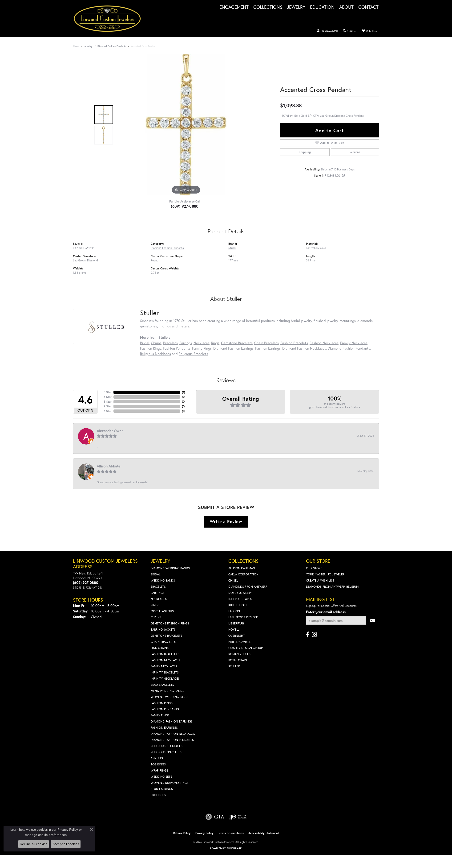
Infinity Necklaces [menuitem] (165, 679)
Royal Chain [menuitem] (237, 660)
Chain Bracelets (266, 342)
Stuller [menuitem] (234, 666)
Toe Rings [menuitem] (158, 764)
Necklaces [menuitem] (159, 599)
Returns (355, 152)
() (183, 392)
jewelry (88, 46)
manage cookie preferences (46, 835)
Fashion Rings (150, 348)
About (346, 7)
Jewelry (296, 7)
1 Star (108, 411)
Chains (156, 342)
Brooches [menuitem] (158, 795)
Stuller (232, 248)
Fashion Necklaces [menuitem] (165, 660)
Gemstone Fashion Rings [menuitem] (170, 623)
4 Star (108, 397)
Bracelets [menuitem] (158, 587)
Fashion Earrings (268, 348)
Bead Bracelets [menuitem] (162, 685)
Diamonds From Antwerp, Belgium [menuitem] (332, 587)
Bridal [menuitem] (155, 574)
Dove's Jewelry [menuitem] (240, 593)
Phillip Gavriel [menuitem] (239, 642)
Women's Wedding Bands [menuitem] (170, 697)
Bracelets (170, 342)
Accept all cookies (65, 844)
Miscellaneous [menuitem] (162, 611)
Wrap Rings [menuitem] (159, 770)
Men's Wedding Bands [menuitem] (167, 691)
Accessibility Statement (263, 833)
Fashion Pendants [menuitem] (165, 709)
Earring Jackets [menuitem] (163, 630)
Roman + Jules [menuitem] (239, 654)
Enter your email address (326, 612)
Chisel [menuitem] (233, 580)
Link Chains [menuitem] (160, 648)
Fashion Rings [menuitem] (162, 703)
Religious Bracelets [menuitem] (166, 752)
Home (76, 46)
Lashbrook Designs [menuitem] (243, 617)
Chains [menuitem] (156, 617)
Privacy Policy (204, 833)
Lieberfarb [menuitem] (236, 623)
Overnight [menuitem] (236, 636)
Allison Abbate (108, 466)
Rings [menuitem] (155, 605)
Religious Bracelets (193, 353)
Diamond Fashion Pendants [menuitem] (172, 740)
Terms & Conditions (231, 833)
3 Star (108, 401)
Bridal (144, 342)
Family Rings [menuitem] (160, 715)
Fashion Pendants (176, 348)
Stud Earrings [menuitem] (162, 789)
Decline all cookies (33, 844)
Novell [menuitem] (233, 630)
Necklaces (202, 342)
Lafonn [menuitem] (234, 611)
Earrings (185, 342)
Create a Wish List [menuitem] (320, 580)
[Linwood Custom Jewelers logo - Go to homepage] (109, 19)
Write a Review (226, 521)
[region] (186, 124)
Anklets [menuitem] (157, 758)
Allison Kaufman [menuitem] (241, 568)
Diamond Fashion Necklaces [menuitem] (173, 734)
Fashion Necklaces (324, 342)
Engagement (234, 7)
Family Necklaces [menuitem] (164, 666)
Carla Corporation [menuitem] (243, 574)
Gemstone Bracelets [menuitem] (166, 636)
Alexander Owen (110, 430)
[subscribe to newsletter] (372, 620)
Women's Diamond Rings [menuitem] (169, 783)
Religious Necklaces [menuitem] (166, 746)
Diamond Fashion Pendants (111, 46)
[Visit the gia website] (215, 817)
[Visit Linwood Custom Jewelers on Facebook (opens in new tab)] (308, 634)
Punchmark (234, 848)
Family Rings (202, 348)
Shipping (305, 152)
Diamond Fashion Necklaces (304, 348)
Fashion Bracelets (294, 342)
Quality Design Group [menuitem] (245, 648)
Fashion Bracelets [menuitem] (165, 654)
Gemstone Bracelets (237, 342)
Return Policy (182, 833)
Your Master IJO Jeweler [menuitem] (325, 574)
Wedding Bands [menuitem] (163, 580)
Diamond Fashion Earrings (233, 348)
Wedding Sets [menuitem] (161, 777)
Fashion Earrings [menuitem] (164, 728)
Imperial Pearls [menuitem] (240, 599)
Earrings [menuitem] (157, 593)
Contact (368, 7)
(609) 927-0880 (185, 206)
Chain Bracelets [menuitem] (163, 642)
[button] (327, 30)
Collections (267, 7)
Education (322, 7)
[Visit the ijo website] (238, 817)
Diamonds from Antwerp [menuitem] (247, 587)
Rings (215, 342)
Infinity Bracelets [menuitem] (165, 672)
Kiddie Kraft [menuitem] (238, 605)
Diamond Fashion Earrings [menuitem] (172, 721)
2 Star (108, 406)
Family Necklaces (353, 342)
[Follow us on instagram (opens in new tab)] (314, 634)
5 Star (108, 392)
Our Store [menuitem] (314, 568)
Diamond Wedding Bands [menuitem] (170, 568)
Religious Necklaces (155, 353)
